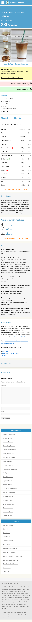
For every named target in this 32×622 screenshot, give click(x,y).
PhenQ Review (7, 461)
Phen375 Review (8, 477)
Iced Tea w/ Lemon (7, 355)
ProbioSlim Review (8, 515)
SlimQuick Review (8, 504)
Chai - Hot (5, 351)
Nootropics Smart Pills (9, 552)
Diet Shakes (6, 533)
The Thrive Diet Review (10, 488)
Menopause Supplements (10, 560)
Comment (3, 385)
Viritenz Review (7, 438)
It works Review (7, 484)
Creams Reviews (8, 540)
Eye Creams (6, 544)
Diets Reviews (7, 537)
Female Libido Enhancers (10, 564)
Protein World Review (9, 449)
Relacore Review (8, 508)
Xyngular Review (8, 500)
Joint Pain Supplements (10, 548)
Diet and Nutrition (8, 525)
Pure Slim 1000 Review (10, 469)
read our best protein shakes (20, 336)
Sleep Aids (6, 571)
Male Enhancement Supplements (12, 556)
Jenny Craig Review (9, 446)
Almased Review (8, 496)
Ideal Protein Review (9, 457)
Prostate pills (7, 568)
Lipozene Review (8, 512)
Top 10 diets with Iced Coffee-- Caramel (16, 189)
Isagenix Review (8, 442)
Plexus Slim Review (9, 492)
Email (2, 411)
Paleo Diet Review (8, 453)
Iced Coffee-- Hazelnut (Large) (10, 353)
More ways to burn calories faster (16, 238)
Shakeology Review (9, 434)
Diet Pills (5, 529)
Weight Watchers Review (10, 465)
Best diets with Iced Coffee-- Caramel (12, 78)
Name (2, 406)
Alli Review (6, 473)
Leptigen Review (8, 481)
